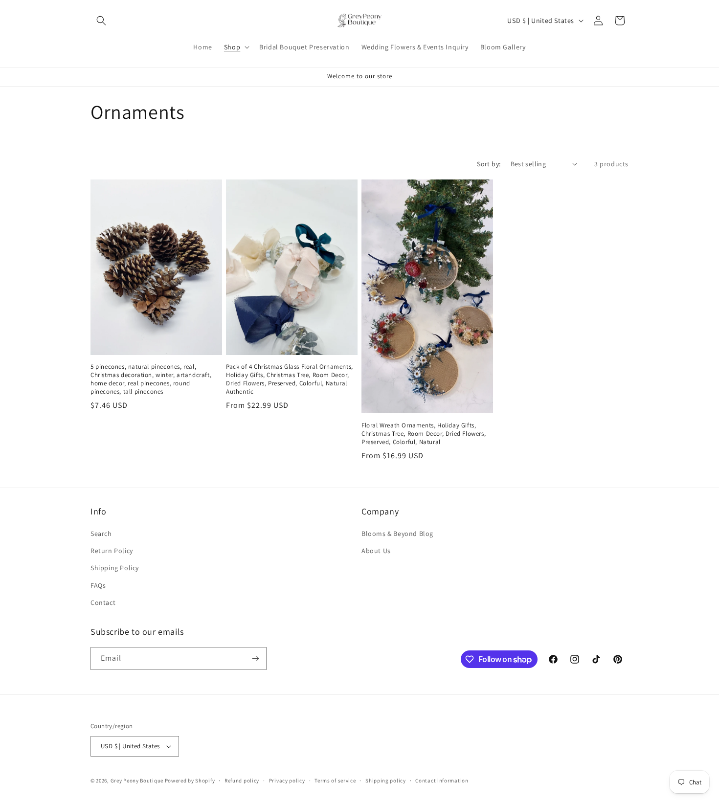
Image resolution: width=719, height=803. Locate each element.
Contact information (441, 780)
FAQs (98, 585)
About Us (376, 550)
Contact (102, 602)
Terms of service (335, 780)
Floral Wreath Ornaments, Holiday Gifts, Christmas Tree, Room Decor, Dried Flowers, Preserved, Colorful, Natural (423, 434)
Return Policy (111, 550)
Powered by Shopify (190, 780)
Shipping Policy (114, 567)
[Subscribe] (255, 658)
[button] (101, 20)
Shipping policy (385, 780)
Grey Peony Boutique (137, 780)
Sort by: (488, 163)
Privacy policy (287, 780)
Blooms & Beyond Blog (397, 533)
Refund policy (242, 780)
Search (101, 533)
